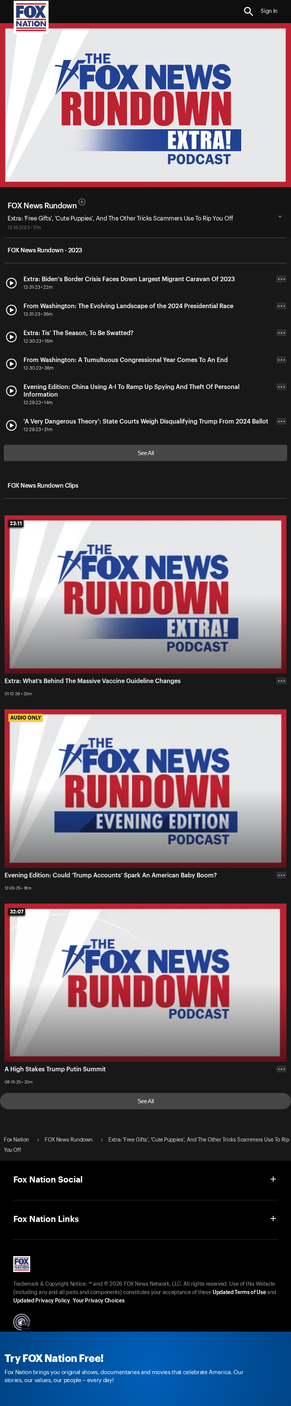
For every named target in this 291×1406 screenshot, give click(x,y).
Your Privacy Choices (98, 1301)
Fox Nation (16, 1140)
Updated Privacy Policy (41, 1301)
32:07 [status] (16, 911)
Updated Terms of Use (239, 1292)
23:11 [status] (16, 523)
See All (146, 453)
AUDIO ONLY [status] (25, 718)
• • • (281, 279)
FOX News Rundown (42, 206)
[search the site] (248, 11)
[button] (248, 11)
